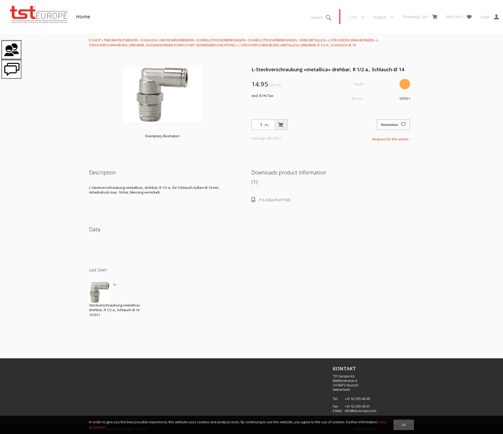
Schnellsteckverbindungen (220, 40)
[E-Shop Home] (38, 15)
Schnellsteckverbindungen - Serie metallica (287, 40)
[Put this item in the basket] (280, 125)
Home (83, 16)
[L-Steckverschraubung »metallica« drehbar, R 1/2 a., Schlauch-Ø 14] (99, 292)
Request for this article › (391, 139)
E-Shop (95, 40)
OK (403, 424)
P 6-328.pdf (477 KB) (274, 199)
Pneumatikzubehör (121, 40)
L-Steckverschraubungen (351, 40)
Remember (390, 124)
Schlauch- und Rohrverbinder (167, 40)
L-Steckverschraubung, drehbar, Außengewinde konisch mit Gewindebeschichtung (234, 42)
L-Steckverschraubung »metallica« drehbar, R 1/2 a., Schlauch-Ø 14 (297, 45)
